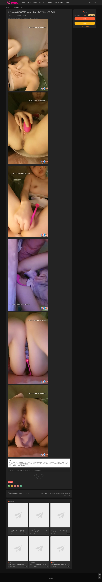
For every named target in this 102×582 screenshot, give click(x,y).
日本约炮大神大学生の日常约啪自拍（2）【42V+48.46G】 (17, 531)
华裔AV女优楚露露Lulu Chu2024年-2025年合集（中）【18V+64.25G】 (39, 564)
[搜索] (86, 2)
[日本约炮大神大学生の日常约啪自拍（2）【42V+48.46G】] (18, 515)
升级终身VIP (91, 15)
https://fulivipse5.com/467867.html (24, 470)
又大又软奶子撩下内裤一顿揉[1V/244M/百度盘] (19, 493)
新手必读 (68, 2)
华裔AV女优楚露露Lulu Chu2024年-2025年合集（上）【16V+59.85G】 (17, 564)
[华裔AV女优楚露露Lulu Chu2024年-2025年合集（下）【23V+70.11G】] (60, 548)
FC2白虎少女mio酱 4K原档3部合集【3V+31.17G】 (60, 531)
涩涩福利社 (12, 2)
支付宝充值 (49, 2)
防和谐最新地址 (59, 2)
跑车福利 (41, 2)
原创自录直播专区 (26, 2)
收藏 (85, 23)
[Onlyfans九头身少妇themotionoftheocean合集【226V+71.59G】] (39, 515)
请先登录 (85, 19)
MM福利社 (51, 578)
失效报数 (35, 2)
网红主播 (10, 482)
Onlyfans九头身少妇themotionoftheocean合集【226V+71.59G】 (39, 531)
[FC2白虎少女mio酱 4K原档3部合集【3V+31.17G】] (60, 515)
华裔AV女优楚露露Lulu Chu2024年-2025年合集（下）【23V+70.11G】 (60, 564)
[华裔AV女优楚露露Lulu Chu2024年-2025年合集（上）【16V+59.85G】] (18, 548)
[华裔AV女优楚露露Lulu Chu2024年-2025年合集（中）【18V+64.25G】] (39, 548)
